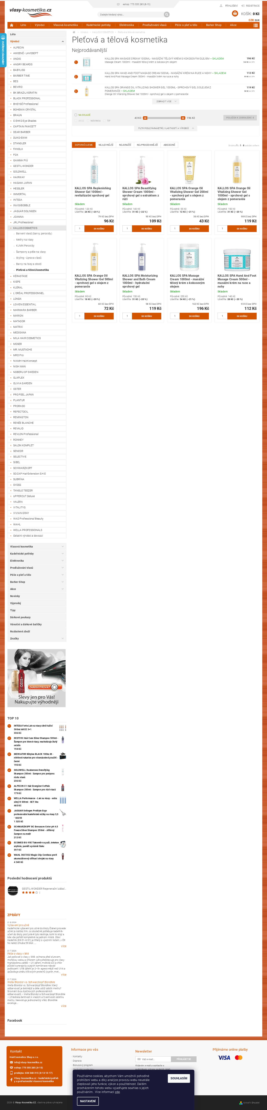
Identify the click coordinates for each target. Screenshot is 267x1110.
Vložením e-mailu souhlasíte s (152, 1067)
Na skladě (84, 115)
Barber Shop (214, 25)
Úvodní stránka (11, 25)
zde (117, 1092)
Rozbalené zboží (20, 631)
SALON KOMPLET (23, 445)
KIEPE (17, 281)
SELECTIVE (19, 456)
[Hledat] (167, 14)
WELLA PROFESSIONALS (27, 530)
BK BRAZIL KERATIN (25, 92)
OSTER (17, 388)
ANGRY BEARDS (22, 64)
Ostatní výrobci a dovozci (28, 535)
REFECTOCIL (20, 411)
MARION (18, 315)
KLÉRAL (18, 287)
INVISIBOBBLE (21, 205)
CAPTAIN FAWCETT (24, 126)
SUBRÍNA (18, 479)
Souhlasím (179, 1078)
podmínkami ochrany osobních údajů (152, 1069)
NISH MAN (19, 366)
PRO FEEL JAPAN (23, 394)
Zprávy (13, 915)
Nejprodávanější (147, 145)
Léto (23, 25)
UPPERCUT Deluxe (24, 496)
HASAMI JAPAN (22, 182)
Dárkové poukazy (20, 617)
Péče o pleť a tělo (186, 25)
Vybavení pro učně (18, 925)
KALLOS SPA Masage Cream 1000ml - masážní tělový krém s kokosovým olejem (164, 58)
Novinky (15, 596)
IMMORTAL (19, 194)
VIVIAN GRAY (21, 513)
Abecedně (169, 145)
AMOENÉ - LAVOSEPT (25, 53)
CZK (251, 20)
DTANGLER (19, 143)
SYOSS (17, 484)
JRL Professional (23, 222)
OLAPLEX (18, 377)
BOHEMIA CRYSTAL (24, 109)
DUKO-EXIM (20, 137)
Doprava (77, 1060)
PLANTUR (19, 400)
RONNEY (18, 439)
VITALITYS (19, 507)
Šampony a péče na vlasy (31, 251)
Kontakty (77, 1056)
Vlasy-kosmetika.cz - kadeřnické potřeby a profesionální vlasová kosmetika (36, 1080)
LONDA (17, 298)
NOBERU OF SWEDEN (25, 372)
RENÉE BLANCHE (23, 422)
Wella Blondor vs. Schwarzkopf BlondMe (31, 982)
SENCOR (18, 451)
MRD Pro (18, 355)
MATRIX (18, 326)
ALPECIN (18, 47)
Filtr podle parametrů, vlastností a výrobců (163, 128)
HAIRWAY (19, 177)
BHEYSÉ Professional (25, 103)
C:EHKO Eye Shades (24, 120)
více (63, 946)
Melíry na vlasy (25, 239)
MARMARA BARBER (25, 310)
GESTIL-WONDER (23, 166)
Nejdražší (125, 145)
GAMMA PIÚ (20, 160)
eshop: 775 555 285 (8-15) (28, 1067)
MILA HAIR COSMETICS (27, 338)
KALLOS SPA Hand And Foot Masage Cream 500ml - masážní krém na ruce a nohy (165, 73)
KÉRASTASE (20, 276)
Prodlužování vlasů (154, 25)
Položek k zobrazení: (240, 117)
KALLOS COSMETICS (25, 228)
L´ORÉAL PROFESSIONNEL (28, 293)
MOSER (17, 343)
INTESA (17, 199)
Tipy (12, 610)
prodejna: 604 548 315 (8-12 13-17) (33, 1073)
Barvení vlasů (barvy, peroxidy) (34, 233)
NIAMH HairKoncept (25, 360)
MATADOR (19, 321)
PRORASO (19, 406)
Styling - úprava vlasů (28, 257)
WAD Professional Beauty (28, 518)
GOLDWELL (20, 171)
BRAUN (17, 115)
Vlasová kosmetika (65, 25)
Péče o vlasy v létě (18, 953)
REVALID (18, 428)
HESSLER (18, 188)
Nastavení (88, 1101)
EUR (257, 20)
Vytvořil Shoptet (251, 1102)
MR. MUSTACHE (22, 349)
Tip (108, 121)
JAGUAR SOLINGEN (25, 211)
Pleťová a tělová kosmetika (32, 269)
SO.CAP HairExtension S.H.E (29, 473)
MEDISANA (19, 332)
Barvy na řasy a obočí (29, 263)
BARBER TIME (21, 75)
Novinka (96, 121)
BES (15, 81)
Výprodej (15, 603)
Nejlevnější (106, 145)
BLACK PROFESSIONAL (27, 98)
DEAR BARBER (22, 132)
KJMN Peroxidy (25, 245)
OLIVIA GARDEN (22, 383)
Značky (14, 638)
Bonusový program (83, 1065)
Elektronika (127, 25)
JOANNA (18, 216)
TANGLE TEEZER (23, 490)
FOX (15, 154)
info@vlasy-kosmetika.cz (28, 1062)
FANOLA (18, 148)
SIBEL (16, 462)
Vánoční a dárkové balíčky (26, 624)
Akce (233, 25)
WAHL (17, 524)
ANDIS (17, 58)
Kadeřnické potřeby (98, 25)
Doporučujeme (84, 145)
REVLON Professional (26, 434)
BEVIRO (17, 86)
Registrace (253, 6)
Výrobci (39, 25)
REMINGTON (20, 417)
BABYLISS (19, 70)
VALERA (18, 501)
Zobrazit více (164, 101)
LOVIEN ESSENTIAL (24, 304)
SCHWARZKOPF (22, 468)
